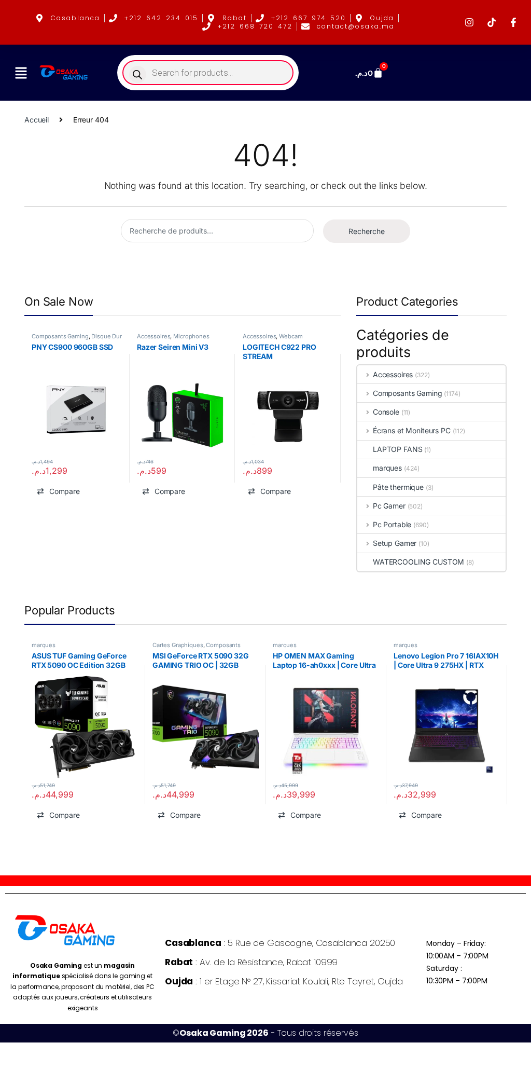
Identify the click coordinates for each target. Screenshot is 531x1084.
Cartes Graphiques (177, 645)
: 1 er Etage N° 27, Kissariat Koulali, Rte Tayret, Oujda (283, 981)
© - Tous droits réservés (265, 1033)
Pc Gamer (389, 505)
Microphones (191, 336)
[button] (20, 73)
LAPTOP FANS (397, 449)
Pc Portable (392, 524)
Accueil (36, 119)
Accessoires (153, 336)
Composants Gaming (60, 336)
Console (386, 411)
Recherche (366, 231)
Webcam (290, 336)
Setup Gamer (394, 543)
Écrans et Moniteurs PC (412, 430)
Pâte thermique (398, 487)
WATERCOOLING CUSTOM (418, 561)
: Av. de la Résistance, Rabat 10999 (251, 962)
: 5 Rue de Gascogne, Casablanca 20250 (280, 943)
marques (387, 467)
